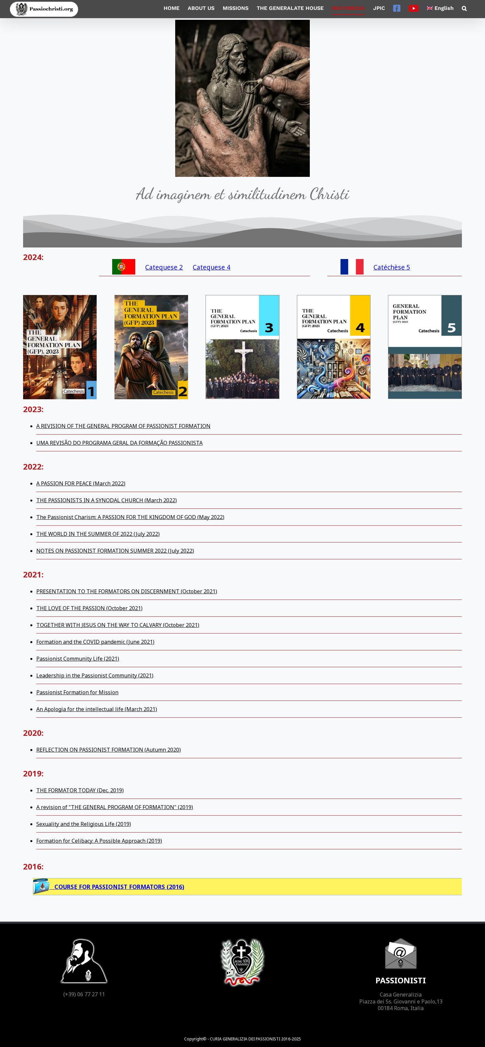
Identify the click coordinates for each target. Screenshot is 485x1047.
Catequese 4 (211, 267)
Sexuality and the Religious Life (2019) (83, 824)
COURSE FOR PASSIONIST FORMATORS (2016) (116, 887)
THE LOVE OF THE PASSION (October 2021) (89, 608)
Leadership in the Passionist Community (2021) (94, 675)
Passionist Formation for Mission (77, 692)
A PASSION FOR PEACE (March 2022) (80, 483)
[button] (464, 8)
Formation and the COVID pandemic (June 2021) (95, 641)
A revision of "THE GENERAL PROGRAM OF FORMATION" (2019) (114, 807)
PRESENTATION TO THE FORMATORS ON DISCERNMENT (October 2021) (126, 591)
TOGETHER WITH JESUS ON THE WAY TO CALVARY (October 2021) (117, 625)
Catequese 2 (164, 267)
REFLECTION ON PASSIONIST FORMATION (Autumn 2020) (108, 749)
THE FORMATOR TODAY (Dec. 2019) (80, 790)
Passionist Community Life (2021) (77, 658)
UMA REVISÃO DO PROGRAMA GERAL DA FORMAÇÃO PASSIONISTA (119, 442)
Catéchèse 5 (391, 267)
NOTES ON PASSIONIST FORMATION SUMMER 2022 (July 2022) (115, 550)
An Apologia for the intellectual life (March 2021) (96, 709)
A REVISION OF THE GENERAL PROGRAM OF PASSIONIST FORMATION (123, 426)
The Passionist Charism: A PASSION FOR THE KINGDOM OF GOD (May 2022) (130, 517)
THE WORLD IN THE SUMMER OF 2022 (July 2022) (98, 534)
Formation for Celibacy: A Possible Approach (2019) (99, 840)
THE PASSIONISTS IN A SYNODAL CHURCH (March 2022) (106, 500)
